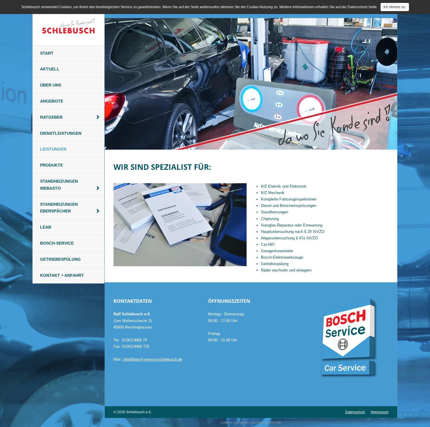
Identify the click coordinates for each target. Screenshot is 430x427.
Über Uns (50, 85)
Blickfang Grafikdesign (254, 422)
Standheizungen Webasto (59, 185)
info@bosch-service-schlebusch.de (152, 359)
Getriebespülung (60, 259)
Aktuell (49, 69)
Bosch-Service (57, 243)
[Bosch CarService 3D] (345, 340)
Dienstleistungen (60, 133)
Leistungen (53, 149)
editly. (278, 422)
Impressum (379, 412)
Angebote (51, 101)
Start (47, 53)
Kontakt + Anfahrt (62, 275)
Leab (45, 227)
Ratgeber (51, 117)
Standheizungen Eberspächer (59, 208)
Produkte (51, 165)
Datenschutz (355, 412)
